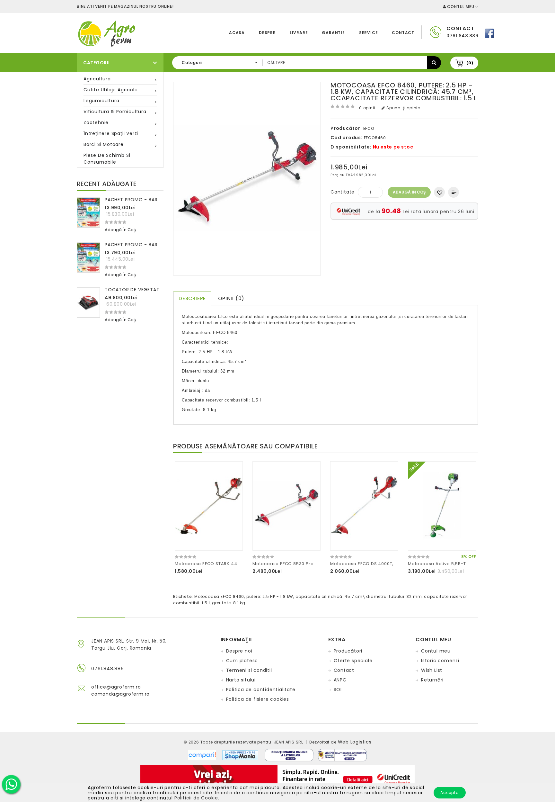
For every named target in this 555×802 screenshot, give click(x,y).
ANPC (340, 680)
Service (368, 32)
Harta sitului (241, 680)
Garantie (333, 32)
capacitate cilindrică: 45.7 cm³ (329, 596)
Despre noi (239, 651)
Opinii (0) (231, 298)
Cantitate (342, 192)
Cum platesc (242, 660)
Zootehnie (96, 122)
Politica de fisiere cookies (257, 699)
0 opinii (367, 108)
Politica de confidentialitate (260, 689)
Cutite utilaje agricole (110, 89)
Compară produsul (453, 192)
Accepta (449, 792)
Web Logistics (355, 742)
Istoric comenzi (440, 660)
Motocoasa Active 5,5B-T (437, 564)
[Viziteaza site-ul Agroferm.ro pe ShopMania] (240, 755)
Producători (348, 651)
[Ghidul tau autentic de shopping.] (205, 755)
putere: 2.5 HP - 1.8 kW (269, 596)
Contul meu (436, 651)
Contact (403, 32)
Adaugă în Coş (409, 192)
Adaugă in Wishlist (439, 192)
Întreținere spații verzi (111, 133)
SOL (338, 689)
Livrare (299, 32)
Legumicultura (101, 100)
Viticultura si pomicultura (115, 111)
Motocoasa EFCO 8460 (219, 596)
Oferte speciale (353, 660)
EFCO (368, 128)
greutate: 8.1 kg (228, 603)
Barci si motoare (104, 144)
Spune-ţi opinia (403, 108)
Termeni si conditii (249, 670)
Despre (267, 32)
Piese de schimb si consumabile (107, 158)
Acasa (237, 32)
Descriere (192, 298)
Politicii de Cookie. (196, 798)
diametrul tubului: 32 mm (394, 596)
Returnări (432, 680)
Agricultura (97, 79)
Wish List (431, 670)
